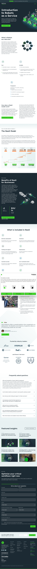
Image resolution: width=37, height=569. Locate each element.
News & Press (26, 546)
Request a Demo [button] (6, 25)
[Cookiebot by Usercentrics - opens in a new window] (32, 274)
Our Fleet (11, 547)
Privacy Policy (17, 565)
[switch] (14, 288)
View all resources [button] (30, 428)
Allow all (30, 293)
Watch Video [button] (5, 334)
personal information (24, 523)
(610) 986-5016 (32, 555)
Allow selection (18, 293)
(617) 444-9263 (32, 542)
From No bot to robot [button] (7, 117)
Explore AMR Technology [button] (8, 217)
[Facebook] (5, 550)
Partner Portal (21, 565)
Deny (7, 293)
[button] (3, 337)
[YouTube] (3, 550)
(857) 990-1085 (32, 548)
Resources (25, 544)
